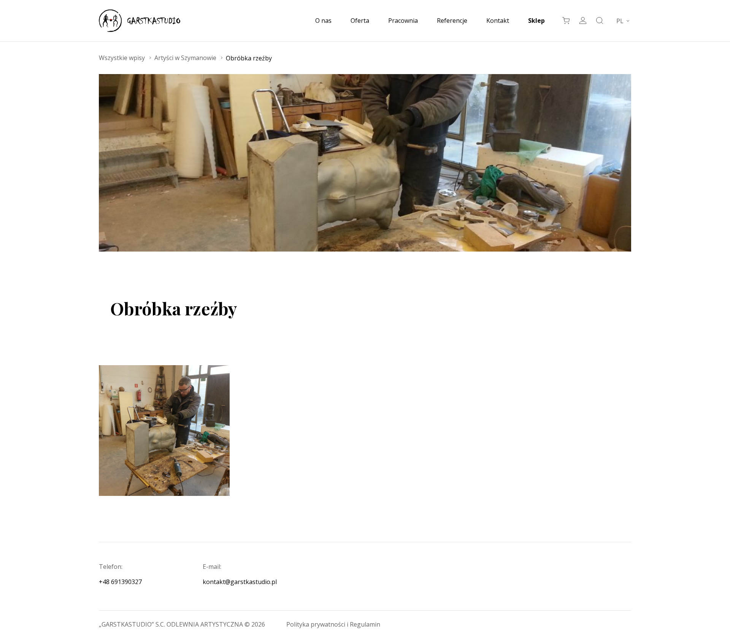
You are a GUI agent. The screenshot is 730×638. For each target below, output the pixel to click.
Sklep (536, 20)
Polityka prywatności (316, 624)
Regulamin (365, 624)
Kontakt (497, 20)
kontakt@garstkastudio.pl (240, 582)
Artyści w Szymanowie (185, 58)
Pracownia (403, 20)
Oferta (360, 20)
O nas (323, 20)
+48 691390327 (120, 582)
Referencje (452, 20)
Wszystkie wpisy (122, 58)
